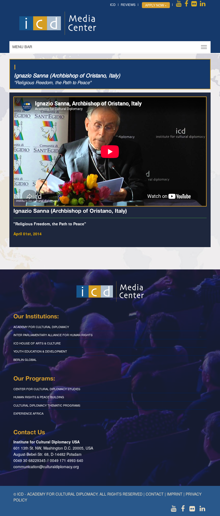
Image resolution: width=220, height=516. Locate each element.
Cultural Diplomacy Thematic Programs (46, 405)
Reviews (128, 4)
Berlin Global (24, 359)
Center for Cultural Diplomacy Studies (46, 389)
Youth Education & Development (40, 351)
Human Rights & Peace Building (38, 397)
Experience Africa (28, 413)
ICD (113, 4)
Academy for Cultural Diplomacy (41, 327)
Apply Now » (156, 5)
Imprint (174, 494)
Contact (155, 494)
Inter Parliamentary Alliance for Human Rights (53, 335)
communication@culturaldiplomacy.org (46, 466)
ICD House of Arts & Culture (37, 343)
